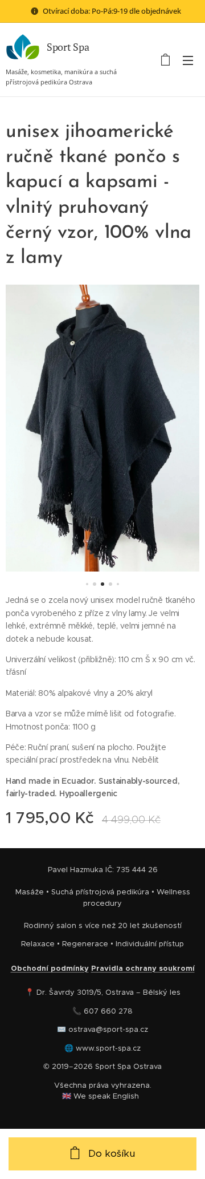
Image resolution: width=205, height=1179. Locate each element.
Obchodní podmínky (50, 968)
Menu (188, 59)
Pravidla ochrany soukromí (143, 968)
